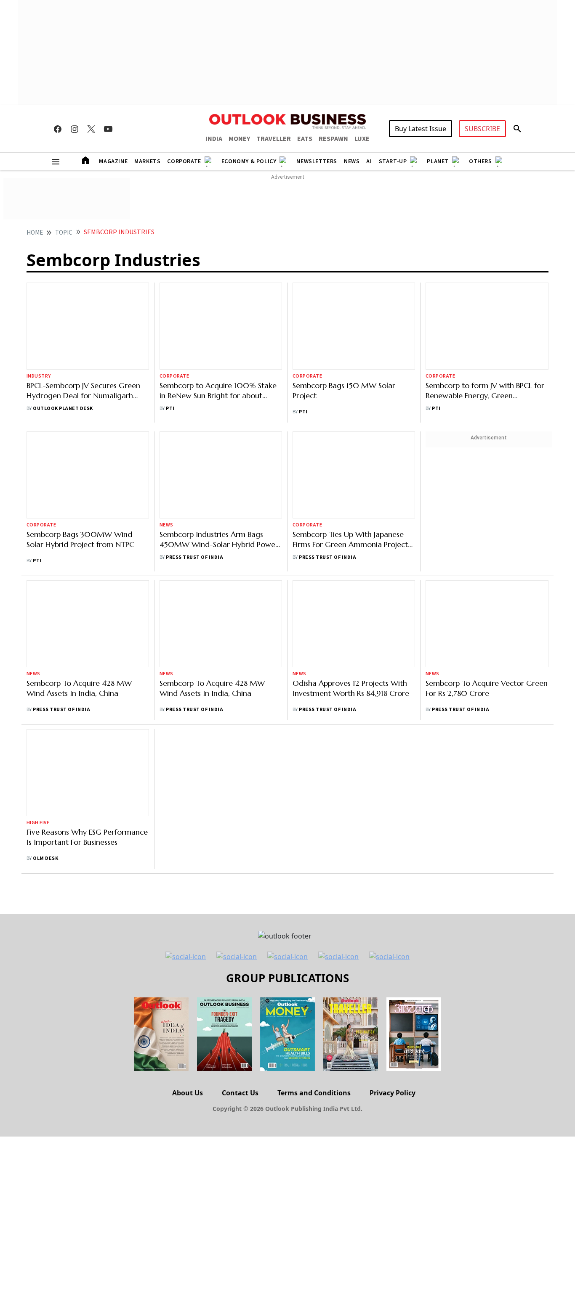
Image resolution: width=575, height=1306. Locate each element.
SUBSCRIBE (482, 128)
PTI (170, 408)
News (351, 161)
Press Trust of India (194, 557)
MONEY (239, 138)
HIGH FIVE (38, 822)
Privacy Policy (392, 1092)
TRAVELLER (273, 138)
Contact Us (240, 1092)
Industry (39, 376)
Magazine (113, 161)
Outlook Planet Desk (63, 408)
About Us (187, 1092)
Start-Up (393, 161)
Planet (438, 161)
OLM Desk (45, 858)
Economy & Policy (249, 161)
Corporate (184, 161)
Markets (147, 161)
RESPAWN (333, 138)
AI (369, 161)
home (35, 232)
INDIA (213, 138)
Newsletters (316, 161)
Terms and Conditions (314, 1092)
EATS (304, 138)
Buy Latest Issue (420, 128)
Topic (63, 232)
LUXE (362, 138)
